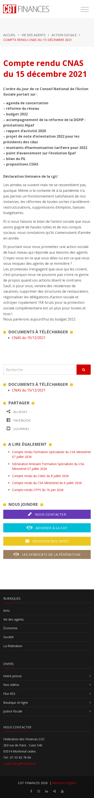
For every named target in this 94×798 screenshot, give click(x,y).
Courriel (21, 429)
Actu (6, 610)
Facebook (21, 420)
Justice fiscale (12, 711)
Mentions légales (64, 783)
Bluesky (20, 412)
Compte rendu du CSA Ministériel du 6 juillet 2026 (47, 483)
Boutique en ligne (15, 702)
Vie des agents (34, 35)
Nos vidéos (11, 685)
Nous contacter (50, 514)
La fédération (12, 646)
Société (8, 637)
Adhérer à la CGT (51, 528)
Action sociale (64, 35)
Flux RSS (9, 694)
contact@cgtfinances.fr (19, 763)
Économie (10, 628)
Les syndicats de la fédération (50, 554)
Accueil (9, 35)
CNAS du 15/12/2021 (28, 337)
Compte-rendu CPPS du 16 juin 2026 (38, 490)
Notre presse (12, 676)
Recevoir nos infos (50, 541)
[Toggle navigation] (84, 9)
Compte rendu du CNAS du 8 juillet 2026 (40, 476)
